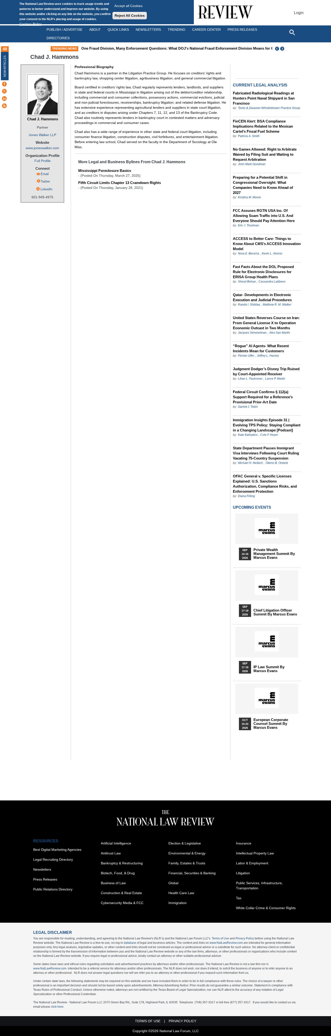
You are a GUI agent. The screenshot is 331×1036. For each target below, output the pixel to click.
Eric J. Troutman (248, 225)
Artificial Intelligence (116, 843)
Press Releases (45, 879)
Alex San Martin (279, 332)
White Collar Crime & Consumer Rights (266, 908)
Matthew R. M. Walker (277, 304)
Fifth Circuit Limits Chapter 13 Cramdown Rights (119, 183)
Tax (238, 898)
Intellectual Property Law (255, 853)
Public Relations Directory (52, 889)
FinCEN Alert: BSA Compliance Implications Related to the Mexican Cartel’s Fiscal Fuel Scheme (263, 126)
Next (282, 49)
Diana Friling (246, 496)
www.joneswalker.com (42, 148)
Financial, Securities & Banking (192, 873)
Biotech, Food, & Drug (118, 873)
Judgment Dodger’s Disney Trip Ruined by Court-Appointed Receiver (266, 371)
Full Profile (42, 161)
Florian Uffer (246, 355)
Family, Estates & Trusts (186, 863)
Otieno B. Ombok (277, 463)
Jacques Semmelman (252, 332)
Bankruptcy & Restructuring (122, 863)
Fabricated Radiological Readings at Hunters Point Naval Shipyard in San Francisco (264, 98)
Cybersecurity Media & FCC (122, 903)
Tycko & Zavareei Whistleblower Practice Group (269, 108)
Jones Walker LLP (42, 135)
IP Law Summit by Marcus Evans (268, 669)
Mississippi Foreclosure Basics (104, 171)
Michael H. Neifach (250, 463)
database (130, 942)
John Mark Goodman (252, 164)
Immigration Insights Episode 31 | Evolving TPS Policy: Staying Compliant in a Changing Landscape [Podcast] (266, 425)
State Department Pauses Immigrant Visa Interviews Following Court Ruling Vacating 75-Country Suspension (266, 453)
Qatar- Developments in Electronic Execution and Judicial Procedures (262, 297)
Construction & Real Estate (121, 893)
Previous (277, 49)
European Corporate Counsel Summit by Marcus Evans (270, 723)
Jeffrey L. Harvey (268, 355)
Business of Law (113, 883)
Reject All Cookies (130, 15)
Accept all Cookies (128, 6)
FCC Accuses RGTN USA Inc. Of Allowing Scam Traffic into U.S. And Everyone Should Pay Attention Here (264, 215)
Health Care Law (181, 893)
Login (299, 13)
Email (45, 174)
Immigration (177, 903)
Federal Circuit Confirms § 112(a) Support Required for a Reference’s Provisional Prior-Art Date (263, 397)
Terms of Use (220, 938)
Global (173, 883)
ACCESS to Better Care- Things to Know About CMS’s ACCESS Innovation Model (267, 244)
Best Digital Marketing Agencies (57, 850)
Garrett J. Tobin (248, 406)
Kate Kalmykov (248, 435)
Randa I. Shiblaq (249, 304)
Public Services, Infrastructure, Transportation (259, 885)
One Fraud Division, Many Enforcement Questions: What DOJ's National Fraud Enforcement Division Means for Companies (185, 48)
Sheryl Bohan (247, 281)
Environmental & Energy (186, 853)
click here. (57, 1006)
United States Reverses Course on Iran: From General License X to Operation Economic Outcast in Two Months (266, 323)
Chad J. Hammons (42, 119)
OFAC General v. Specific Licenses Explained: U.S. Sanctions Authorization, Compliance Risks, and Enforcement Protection (265, 483)
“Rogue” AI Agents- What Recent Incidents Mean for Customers (261, 348)
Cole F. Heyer (269, 435)
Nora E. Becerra (248, 253)
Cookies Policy (30, 24)
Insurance (243, 843)
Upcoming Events (252, 507)
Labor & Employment (252, 863)
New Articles (5, 66)
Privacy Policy (245, 938)
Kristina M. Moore (249, 197)
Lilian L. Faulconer (250, 378)
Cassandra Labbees (272, 281)
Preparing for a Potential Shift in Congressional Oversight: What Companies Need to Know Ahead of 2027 (263, 185)
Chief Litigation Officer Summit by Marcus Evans (275, 612)
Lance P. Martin (275, 378)
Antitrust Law (111, 853)
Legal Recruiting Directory (53, 859)
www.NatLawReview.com (226, 942)
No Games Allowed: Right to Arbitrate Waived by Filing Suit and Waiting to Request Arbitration (265, 154)
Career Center (206, 29)
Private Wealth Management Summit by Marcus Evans (274, 554)
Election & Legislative (184, 843)
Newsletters (148, 29)
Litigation (243, 873)
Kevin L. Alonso (272, 253)
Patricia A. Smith (249, 136)
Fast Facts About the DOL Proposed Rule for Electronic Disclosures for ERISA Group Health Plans (263, 272)
